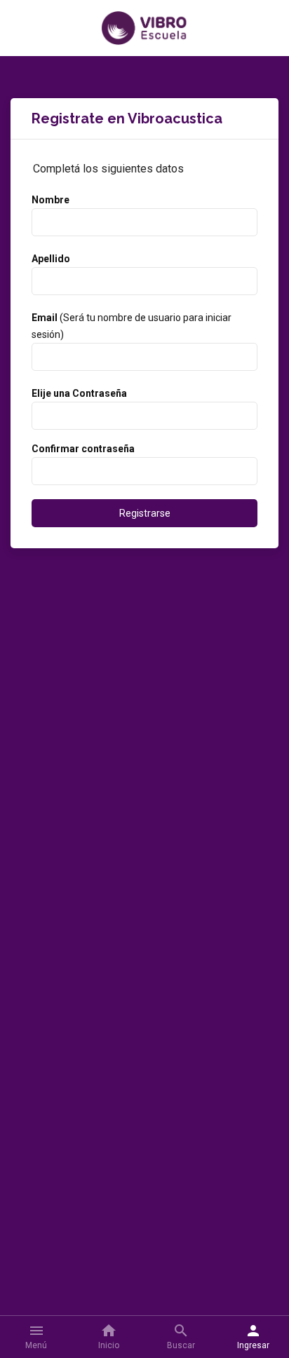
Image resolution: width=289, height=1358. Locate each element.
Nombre (50, 199)
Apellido (51, 258)
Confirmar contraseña (83, 448)
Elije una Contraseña (79, 393)
